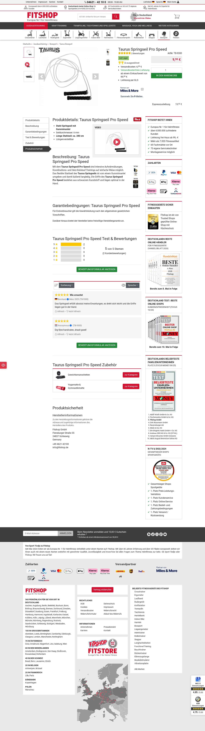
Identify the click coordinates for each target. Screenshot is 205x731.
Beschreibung (32, 126)
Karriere (52, 2)
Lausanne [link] (40, 661)
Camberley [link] (56, 634)
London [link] (37, 637)
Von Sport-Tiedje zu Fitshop (37, 546)
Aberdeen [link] (29, 634)
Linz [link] (51, 644)
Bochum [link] (59, 605)
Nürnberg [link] (37, 620)
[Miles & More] (167, 569)
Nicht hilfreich (74, 311)
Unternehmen (31, 2)
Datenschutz (109, 604)
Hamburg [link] (29, 614)
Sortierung (66, 285)
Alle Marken (139, 669)
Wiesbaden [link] (60, 624)
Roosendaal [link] (30, 654)
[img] (142, 89)
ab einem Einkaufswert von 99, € (135, 73)
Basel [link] (27, 661)
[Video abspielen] (117, 142)
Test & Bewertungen (35, 137)
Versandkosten (87, 610)
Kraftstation (139, 605)
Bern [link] (33, 661)
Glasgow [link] (29, 637)
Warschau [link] (29, 690)
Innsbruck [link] (34, 644)
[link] (151, 172)
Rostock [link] (57, 620)
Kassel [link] (65, 614)
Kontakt (60, 2)
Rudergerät (139, 602)
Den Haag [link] (52, 651)
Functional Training (142, 646)
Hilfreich (60, 311)
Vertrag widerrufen (102, 589)
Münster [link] (28, 620)
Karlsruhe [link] (57, 614)
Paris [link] (31, 675)
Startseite (27, 44)
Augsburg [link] (37, 605)
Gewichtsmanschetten (79, 374)
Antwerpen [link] (30, 668)
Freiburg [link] (62, 611)
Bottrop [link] (28, 608)
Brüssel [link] (39, 668)
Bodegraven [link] (41, 651)
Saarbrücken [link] (30, 624)
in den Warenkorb (166, 75)
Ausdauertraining (35, 26)
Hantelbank (139, 615)
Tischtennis (139, 612)
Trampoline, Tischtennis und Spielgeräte (94, 26)
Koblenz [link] (28, 618)
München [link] (66, 618)
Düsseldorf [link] (30, 611)
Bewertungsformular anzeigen (96, 269)
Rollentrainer (139, 636)
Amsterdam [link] (30, 651)
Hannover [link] (38, 614)
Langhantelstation (142, 643)
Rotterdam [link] (41, 654)
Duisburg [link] (39, 611)
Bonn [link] (66, 605)
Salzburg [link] (58, 644)
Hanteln (137, 622)
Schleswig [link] (41, 624)
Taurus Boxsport (65, 44)
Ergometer (139, 595)
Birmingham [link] (45, 634)
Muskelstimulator (141, 660)
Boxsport (53, 44)
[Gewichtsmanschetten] (60, 374)
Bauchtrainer (140, 650)
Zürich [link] (48, 661)
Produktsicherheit (34, 149)
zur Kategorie (131, 374)
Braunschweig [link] (39, 608)
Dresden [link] (66, 608)
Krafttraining (59, 26)
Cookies (83, 607)
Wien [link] (65, 644)
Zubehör (29, 143)
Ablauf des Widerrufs (113, 614)
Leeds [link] (36, 634)
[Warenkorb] (177, 16)
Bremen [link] (49, 608)
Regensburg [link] (47, 620)
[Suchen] (115, 17)
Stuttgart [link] (51, 624)
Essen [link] (46, 611)
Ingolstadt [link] (48, 614)
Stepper (137, 639)
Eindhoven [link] (61, 651)
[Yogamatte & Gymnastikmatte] (60, 386)
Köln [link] (35, 618)
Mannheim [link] (56, 618)
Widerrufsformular (88, 614)
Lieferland (147, 2)
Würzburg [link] (29, 626)
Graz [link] (27, 644)
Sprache (159, 2)
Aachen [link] (28, 605)
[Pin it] (137, 119)
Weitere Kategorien (169, 26)
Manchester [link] (46, 637)
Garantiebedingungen (36, 131)
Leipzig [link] (41, 618)
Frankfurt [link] (54, 611)
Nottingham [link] (57, 637)
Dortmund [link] (58, 608)
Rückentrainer (140, 653)
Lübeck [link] (48, 618)
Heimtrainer (139, 633)
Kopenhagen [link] (30, 682)
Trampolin (138, 609)
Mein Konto (171, 2)
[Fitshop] (42, 16)
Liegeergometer (141, 629)
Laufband (138, 598)
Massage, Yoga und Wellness (137, 26)
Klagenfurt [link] (44, 644)
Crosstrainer (139, 592)
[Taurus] (49, 50)
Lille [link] (27, 675)
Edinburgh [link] (66, 634)
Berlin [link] (44, 605)
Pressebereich (110, 627)
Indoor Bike (139, 619)
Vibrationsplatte (141, 663)
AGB (82, 604)
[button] (29, 52)
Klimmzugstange (141, 656)
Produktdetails (32, 120)
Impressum (42, 2)
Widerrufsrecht (110, 610)
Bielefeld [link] (51, 605)
